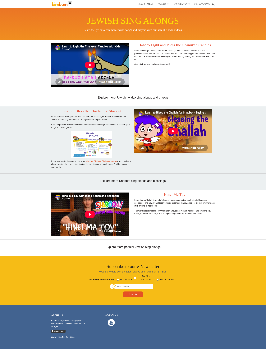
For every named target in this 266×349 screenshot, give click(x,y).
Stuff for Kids (126, 279)
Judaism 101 (163, 4)
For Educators (202, 4)
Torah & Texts (182, 4)
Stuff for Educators (146, 277)
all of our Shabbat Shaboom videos (101, 161)
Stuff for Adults (167, 279)
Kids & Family (146, 4)
